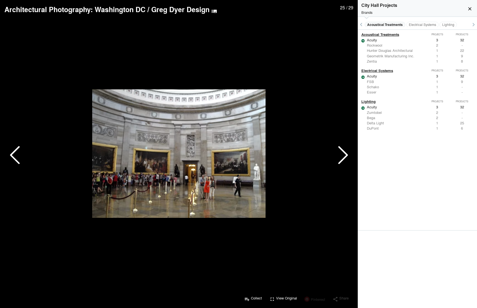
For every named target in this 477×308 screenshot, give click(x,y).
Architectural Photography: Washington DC (74, 9)
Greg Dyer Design (180, 9)
